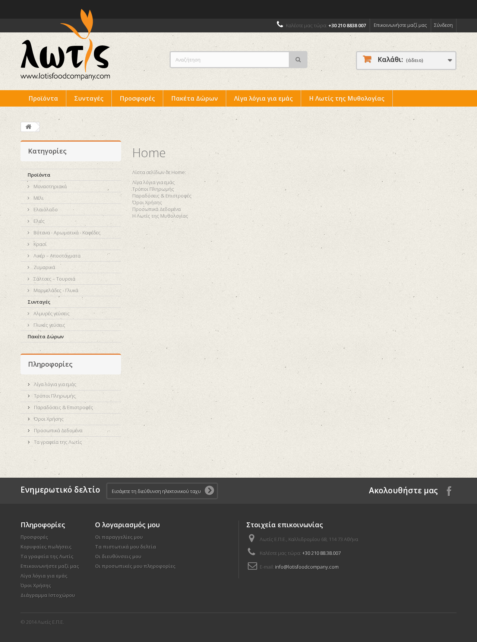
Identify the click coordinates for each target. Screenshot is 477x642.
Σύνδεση (443, 25)
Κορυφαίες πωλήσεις (46, 546)
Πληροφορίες (50, 364)
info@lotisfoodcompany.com (307, 566)
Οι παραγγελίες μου (119, 537)
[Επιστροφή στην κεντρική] (28, 127)
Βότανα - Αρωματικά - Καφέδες (66, 232)
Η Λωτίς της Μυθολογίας (347, 98)
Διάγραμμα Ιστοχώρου (47, 595)
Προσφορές (137, 98)
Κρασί (39, 244)
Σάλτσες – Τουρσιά (53, 278)
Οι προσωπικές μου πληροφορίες (135, 566)
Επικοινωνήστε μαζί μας (400, 25)
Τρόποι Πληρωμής (54, 395)
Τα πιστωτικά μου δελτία (125, 546)
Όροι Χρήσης (48, 418)
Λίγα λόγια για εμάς (263, 98)
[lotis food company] (89, 44)
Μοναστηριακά (49, 186)
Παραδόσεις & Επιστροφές (63, 407)
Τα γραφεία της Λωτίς (57, 442)
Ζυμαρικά (43, 267)
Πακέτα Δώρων (194, 98)
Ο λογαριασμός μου (127, 524)
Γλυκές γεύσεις (48, 325)
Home (149, 152)
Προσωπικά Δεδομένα (57, 430)
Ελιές (38, 221)
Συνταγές (89, 98)
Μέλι (38, 198)
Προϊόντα (43, 98)
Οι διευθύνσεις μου (118, 556)
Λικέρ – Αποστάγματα (56, 255)
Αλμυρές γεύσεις (51, 313)
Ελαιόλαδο (45, 209)
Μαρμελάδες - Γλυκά (55, 290)
